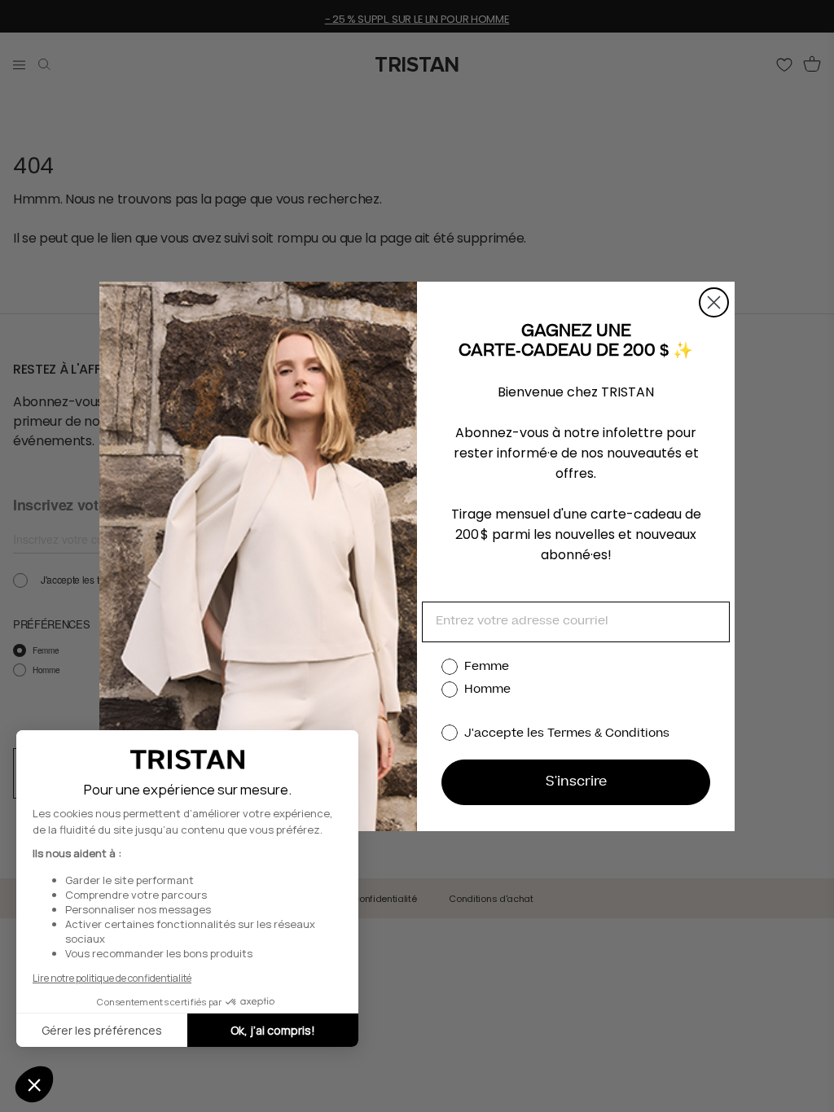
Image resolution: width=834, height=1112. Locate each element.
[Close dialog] (714, 302)
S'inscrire (576, 782)
